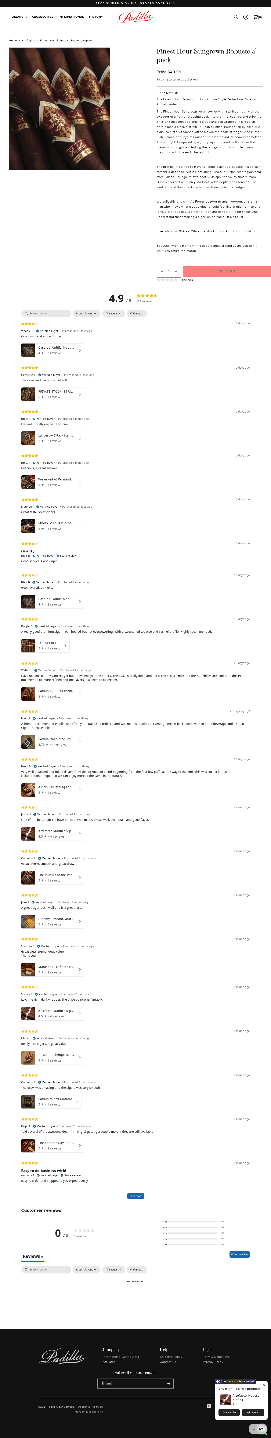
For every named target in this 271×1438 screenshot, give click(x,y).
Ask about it (253, 1412)
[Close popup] (263, 1384)
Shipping (162, 79)
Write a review (239, 1254)
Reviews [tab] (33, 1256)
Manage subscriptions (89, 1412)
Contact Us (168, 1362)
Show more (135, 1196)
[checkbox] (137, 313)
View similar (229, 1412)
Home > (14, 40)
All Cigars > (29, 40)
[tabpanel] (135, 757)
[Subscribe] (168, 1384)
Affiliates (109, 1362)
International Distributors (121, 1356)
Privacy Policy (213, 1362)
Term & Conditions (216, 1356)
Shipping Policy (171, 1356)
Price (162, 72)
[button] (19, 17)
